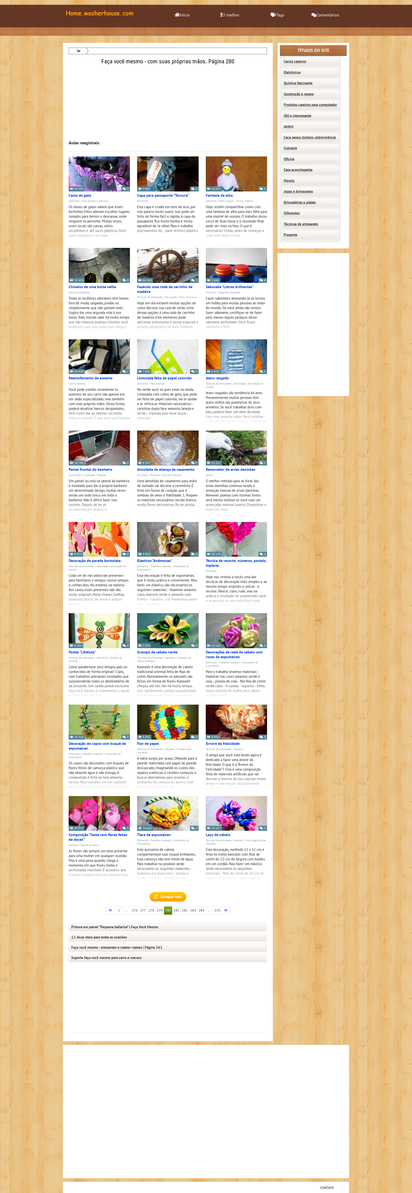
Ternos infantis (244, 201)
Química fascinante (298, 83)
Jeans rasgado (217, 378)
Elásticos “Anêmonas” (154, 561)
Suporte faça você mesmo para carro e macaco (106, 958)
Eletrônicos (292, 72)
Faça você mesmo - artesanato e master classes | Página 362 (116, 947)
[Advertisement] (168, 99)
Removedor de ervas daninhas (230, 469)
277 (143, 910)
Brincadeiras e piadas (300, 202)
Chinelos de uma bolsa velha (92, 287)
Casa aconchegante (79, 292)
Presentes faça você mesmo (165, 475)
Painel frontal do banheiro (90, 469)
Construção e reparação (82, 475)
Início (185, 15)
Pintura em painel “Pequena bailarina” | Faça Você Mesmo (114, 927)
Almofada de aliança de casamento (166, 469)
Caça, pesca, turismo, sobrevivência (310, 137)
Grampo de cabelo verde (157, 652)
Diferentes (292, 213)
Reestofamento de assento (91, 378)
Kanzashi (170, 657)
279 (160, 910)
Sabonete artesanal (229, 292)
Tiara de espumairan (154, 835)
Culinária (290, 148)
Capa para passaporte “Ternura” (163, 195)
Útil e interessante (297, 116)
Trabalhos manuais (160, 566)
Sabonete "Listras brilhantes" (230, 287)
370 (217, 910)
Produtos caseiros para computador (310, 105)
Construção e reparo (299, 94)
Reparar (102, 475)
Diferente (74, 201)
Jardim (209, 475)
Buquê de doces (90, 845)
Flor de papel (148, 744)
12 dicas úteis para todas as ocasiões (99, 937)
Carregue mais (171, 897)
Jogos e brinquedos (298, 191)
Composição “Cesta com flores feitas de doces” (98, 837)
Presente (211, 292)
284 (201, 910)
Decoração (171, 297)
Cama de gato (80, 195)
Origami (169, 749)
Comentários (327, 15)
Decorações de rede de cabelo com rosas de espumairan (234, 654)
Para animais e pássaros (95, 201)
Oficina (289, 159)
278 (151, 910)
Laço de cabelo (218, 835)
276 (135, 910)
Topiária (238, 749)
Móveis (289, 181)
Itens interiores (188, 297)
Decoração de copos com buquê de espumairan (97, 746)
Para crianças (226, 201)
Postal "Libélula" (82, 652)
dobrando (102, 657)
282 (185, 910)
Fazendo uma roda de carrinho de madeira (164, 289)
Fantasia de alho (219, 195)
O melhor (230, 15)
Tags (280, 15)
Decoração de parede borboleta (95, 561)
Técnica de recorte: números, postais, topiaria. (236, 563)
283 (193, 910)
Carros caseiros (77, 383)
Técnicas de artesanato (150, 297)
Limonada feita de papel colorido (164, 378)
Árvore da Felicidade (223, 744)
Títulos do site (313, 50)
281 (176, 910)
